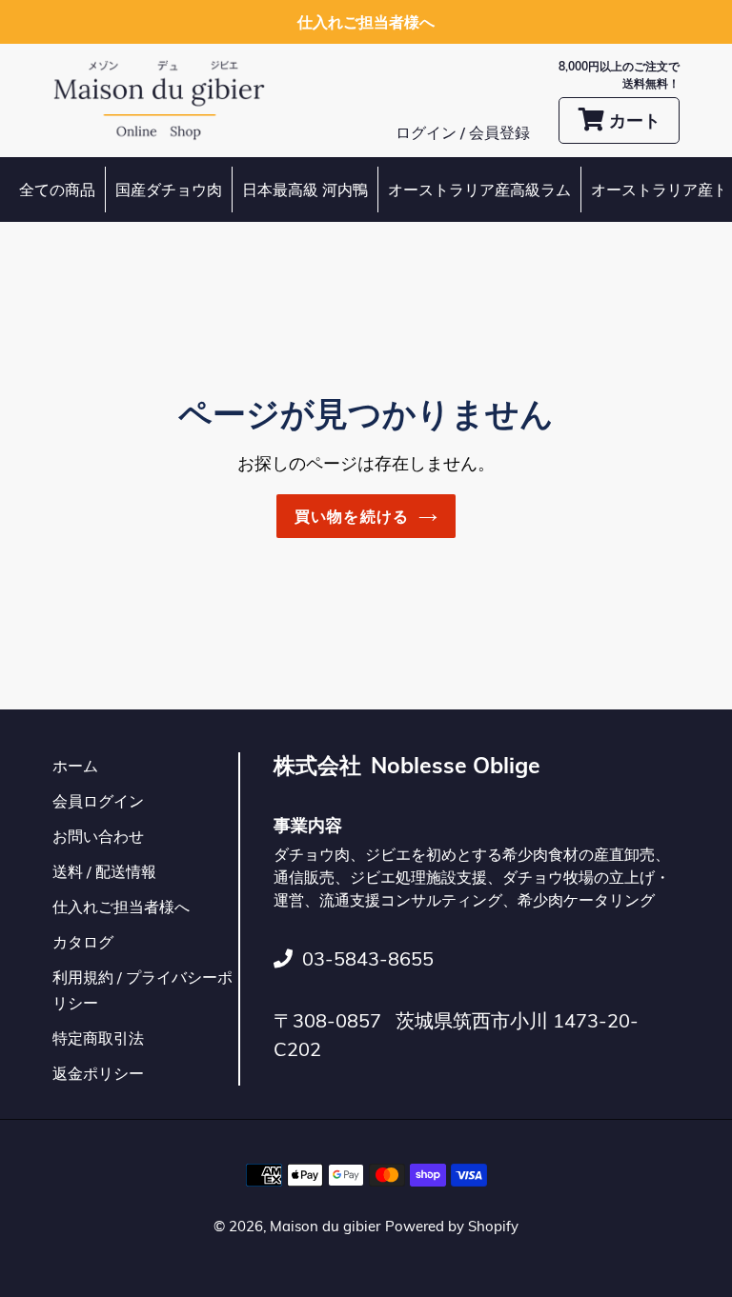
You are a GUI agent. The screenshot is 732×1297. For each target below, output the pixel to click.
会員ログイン (98, 800)
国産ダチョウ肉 (168, 189)
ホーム (75, 765)
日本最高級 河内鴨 (305, 189)
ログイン (428, 132)
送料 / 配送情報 (104, 871)
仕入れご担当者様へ (121, 906)
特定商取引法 (98, 1038)
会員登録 (499, 132)
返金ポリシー (98, 1073)
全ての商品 (57, 189)
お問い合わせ (98, 836)
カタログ (82, 941)
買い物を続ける (352, 516)
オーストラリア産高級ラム (479, 189)
